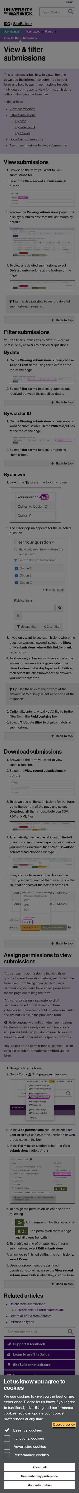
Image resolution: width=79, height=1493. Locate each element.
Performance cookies (31, 1455)
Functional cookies (28, 1438)
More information (39, 1485)
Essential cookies (27, 1430)
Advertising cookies (29, 1447)
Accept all (39, 1467)
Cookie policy (64, 1424)
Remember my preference (39, 1476)
